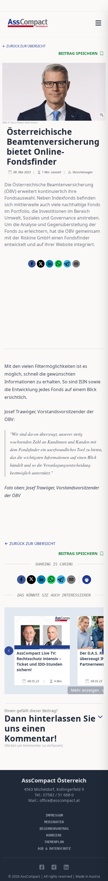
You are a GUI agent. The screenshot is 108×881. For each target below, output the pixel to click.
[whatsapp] (58, 264)
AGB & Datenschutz (54, 849)
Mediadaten (54, 822)
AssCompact (30, 876)
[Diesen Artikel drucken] (86, 579)
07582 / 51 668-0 (58, 794)
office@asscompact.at (60, 800)
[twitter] (41, 264)
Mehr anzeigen (85, 690)
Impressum (54, 815)
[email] (76, 264)
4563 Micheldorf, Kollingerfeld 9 (54, 789)
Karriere (54, 835)
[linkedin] (49, 264)
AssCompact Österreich (54, 780)
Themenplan (54, 842)
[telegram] (67, 264)
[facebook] (32, 264)
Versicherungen (82, 172)
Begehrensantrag (54, 829)
